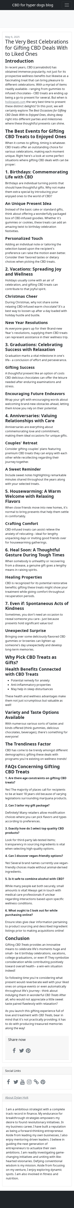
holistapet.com (15, 102)
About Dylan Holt (16, 1098)
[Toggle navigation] (67, 5)
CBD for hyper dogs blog (32, 5)
